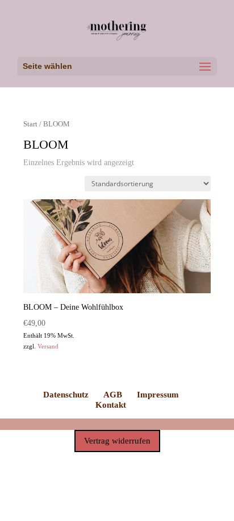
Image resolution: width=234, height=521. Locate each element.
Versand (47, 346)
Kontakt (110, 404)
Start (30, 124)
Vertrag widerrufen (117, 440)
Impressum (158, 394)
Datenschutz (66, 394)
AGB (112, 394)
